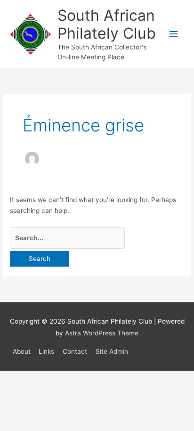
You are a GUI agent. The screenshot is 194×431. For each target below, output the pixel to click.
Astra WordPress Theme (101, 333)
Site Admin (112, 351)
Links (46, 351)
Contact (75, 351)
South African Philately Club (106, 24)
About (22, 351)
